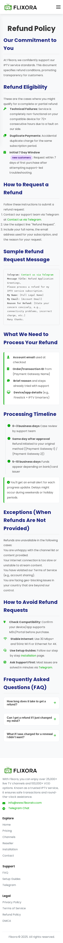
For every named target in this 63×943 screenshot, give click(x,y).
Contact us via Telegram (24, 220)
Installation (28, 656)
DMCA (6, 921)
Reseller (7, 843)
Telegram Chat (18, 808)
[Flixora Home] (20, 7)
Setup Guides (11, 879)
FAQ (5, 873)
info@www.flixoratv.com (25, 803)
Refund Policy (11, 915)
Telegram (45, 667)
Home (6, 825)
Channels (8, 837)
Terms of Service (14, 908)
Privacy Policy (11, 902)
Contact (8, 856)
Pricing (7, 831)
